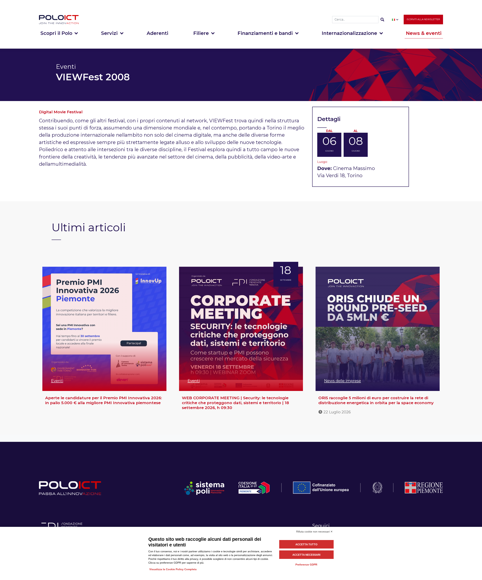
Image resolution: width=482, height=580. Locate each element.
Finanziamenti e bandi (265, 33)
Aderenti (157, 33)
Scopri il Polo (56, 33)
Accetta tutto (306, 544)
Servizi (109, 33)
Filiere (201, 33)
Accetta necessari (306, 554)
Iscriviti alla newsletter (423, 19)
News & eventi (424, 33)
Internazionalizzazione (349, 33)
